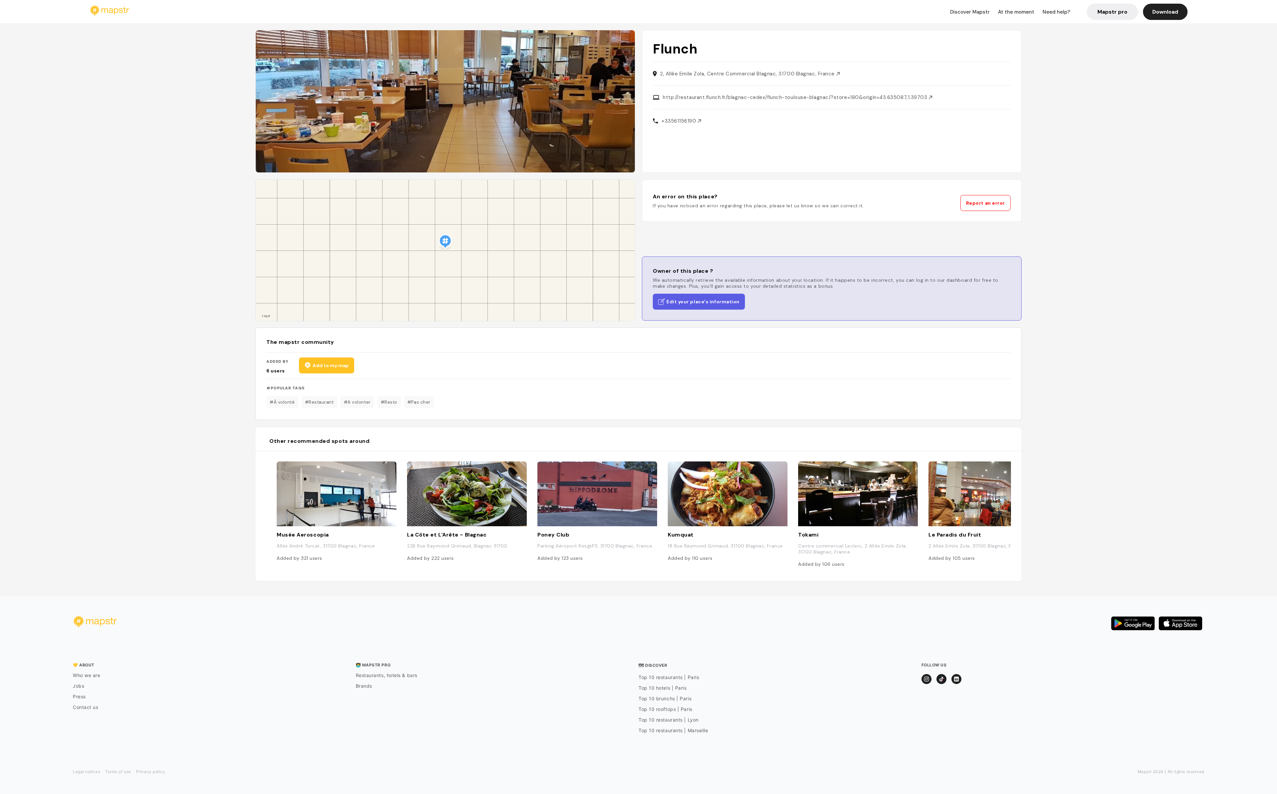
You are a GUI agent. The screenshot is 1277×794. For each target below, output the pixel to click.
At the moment (1016, 12)
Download (1165, 11)
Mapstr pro (1112, 11)
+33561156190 (679, 121)
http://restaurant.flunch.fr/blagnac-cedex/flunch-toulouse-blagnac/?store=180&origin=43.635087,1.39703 (796, 97)
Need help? (1056, 12)
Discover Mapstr (970, 12)
